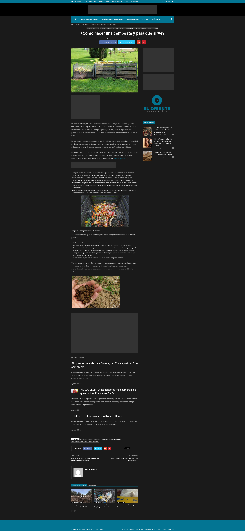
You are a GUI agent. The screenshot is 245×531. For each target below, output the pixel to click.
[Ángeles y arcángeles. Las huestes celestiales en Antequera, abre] (147, 131)
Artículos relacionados (79, 485)
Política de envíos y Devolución (132, 1)
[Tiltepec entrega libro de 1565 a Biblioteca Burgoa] (147, 156)
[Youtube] (172, 1)
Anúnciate (101, 1)
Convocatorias (133, 19)
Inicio (85, 1)
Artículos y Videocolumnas (112, 19)
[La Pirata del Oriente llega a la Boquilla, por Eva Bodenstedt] (104, 496)
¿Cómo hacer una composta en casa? (90, 439)
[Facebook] (162, 1)
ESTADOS (150, 28)
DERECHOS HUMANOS (77, 502)
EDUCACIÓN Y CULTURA (92, 28)
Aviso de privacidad (117, 1)
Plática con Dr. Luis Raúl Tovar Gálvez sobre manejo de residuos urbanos (85, 459)
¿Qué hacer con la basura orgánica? (111, 439)
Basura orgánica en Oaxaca (79, 441)
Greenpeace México (120, 158)
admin (155, 134)
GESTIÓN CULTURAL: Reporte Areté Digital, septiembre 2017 (124, 459)
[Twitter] (169, 1)
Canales (145, 19)
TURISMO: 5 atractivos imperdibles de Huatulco (98, 416)
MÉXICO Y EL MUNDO (141, 28)
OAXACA (156, 28)
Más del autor (92, 485)
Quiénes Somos (93, 1)
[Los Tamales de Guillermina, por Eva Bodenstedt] (127, 496)
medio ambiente (93, 441)
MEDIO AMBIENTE (130, 28)
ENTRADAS (102, 28)
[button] (171, 19)
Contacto (108, 1)
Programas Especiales (89, 19)
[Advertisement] (122, 9)
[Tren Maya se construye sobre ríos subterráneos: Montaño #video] (81, 496)
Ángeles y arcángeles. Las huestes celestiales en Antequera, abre (163, 130)
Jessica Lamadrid (112, 38)
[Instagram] (165, 1)
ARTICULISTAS (98, 502)
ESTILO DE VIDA (110, 28)
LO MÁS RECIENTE (120, 28)
